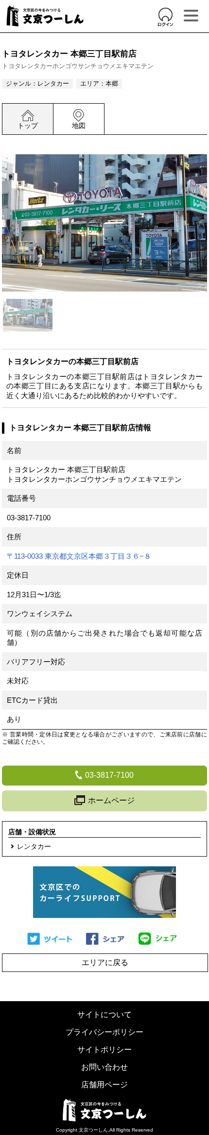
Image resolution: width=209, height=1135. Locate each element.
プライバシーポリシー (104, 1032)
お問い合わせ (104, 1067)
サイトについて (104, 1014)
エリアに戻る (105, 962)
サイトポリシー (104, 1049)
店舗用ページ (104, 1084)
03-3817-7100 (29, 517)
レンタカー (53, 83)
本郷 (111, 83)
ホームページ (111, 800)
